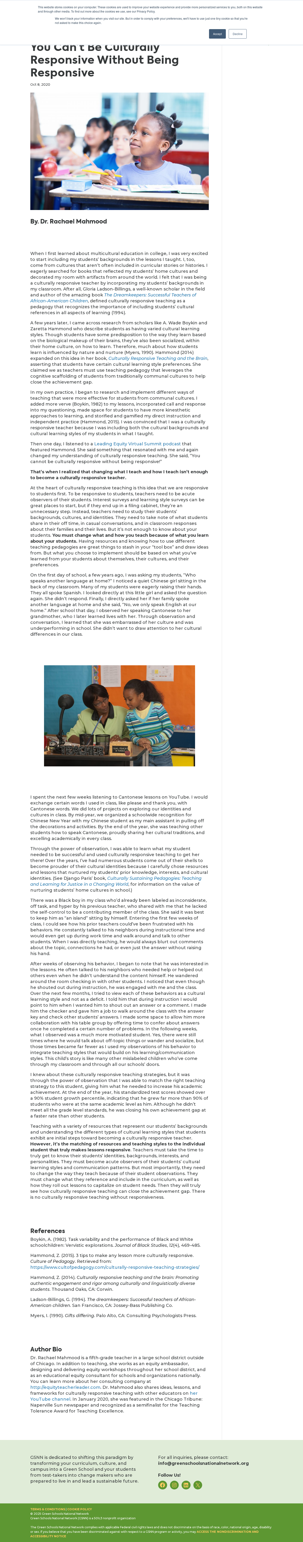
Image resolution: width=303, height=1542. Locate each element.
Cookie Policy (79, 1509)
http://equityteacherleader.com (65, 1387)
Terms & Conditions (47, 1509)
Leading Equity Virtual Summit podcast (137, 444)
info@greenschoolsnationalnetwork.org (203, 1463)
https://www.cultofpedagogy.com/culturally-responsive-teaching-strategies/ (114, 1267)
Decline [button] (238, 34)
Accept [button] (217, 34)
